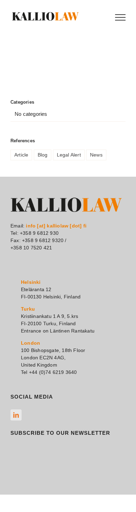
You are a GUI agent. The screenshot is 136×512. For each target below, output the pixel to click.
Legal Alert (69, 155)
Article (21, 155)
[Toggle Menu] (120, 17)
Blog (43, 155)
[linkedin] (16, 415)
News (96, 155)
